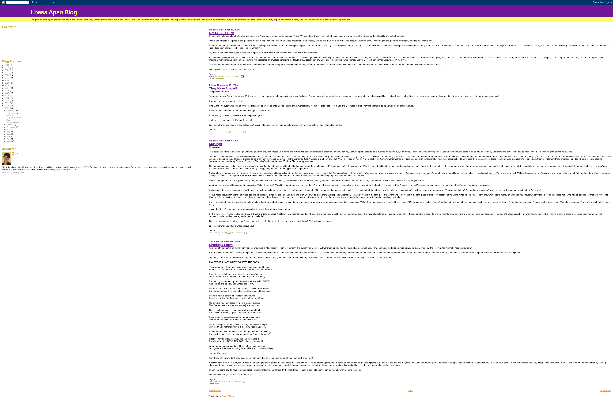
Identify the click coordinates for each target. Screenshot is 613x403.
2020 (7, 80)
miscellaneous (220, 78)
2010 (7, 106)
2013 (7, 98)
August (10, 129)
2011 (7, 103)
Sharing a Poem (221, 245)
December (11, 111)
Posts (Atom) (228, 396)
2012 (7, 101)
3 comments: (236, 381)
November (11, 113)
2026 (7, 65)
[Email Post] (242, 76)
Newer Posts (215, 390)
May (9, 136)
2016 (7, 90)
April (9, 139)
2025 (7, 68)
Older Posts (605, 390)
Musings (215, 144)
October (10, 125)
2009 (7, 108)
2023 (7, 73)
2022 (7, 75)
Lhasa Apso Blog (54, 12)
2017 (7, 88)
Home (410, 390)
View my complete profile (13, 173)
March (9, 141)
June (9, 134)
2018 (7, 85)
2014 (7, 95)
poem (217, 384)
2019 (7, 83)
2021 (7, 78)
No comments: (237, 233)
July (9, 132)
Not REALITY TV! (221, 33)
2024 (7, 70)
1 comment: (235, 76)
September (11, 127)
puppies (218, 134)
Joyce (17, 153)
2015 (7, 93)
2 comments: (237, 132)
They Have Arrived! (223, 88)
